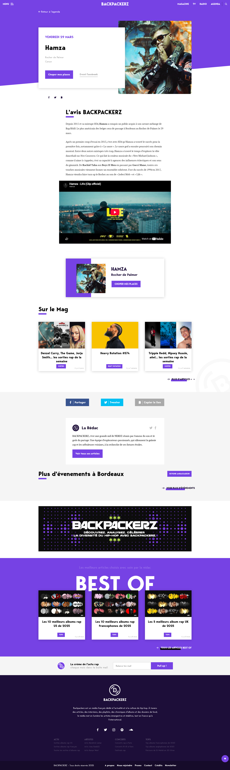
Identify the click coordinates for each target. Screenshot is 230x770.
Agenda (215, 4)
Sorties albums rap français (65, 746)
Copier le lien (152, 402)
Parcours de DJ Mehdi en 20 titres (160, 750)
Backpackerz (115, 4)
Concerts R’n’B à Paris (124, 746)
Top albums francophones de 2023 (160, 743)
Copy (61, 97)
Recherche (226, 4)
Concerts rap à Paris (123, 743)
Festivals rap (120, 750)
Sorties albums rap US (63, 743)
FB (49, 97)
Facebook (155, 427)
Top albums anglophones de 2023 (160, 746)
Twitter (55, 97)
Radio (203, 4)
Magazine (183, 4)
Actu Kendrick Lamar (93, 743)
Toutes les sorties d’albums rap (67, 750)
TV (194, 4)
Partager (80, 402)
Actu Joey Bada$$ (92, 746)
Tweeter (115, 402)
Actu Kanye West (91, 750)
